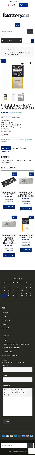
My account (6, 312)
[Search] (30, 31)
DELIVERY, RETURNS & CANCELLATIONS (16, 344)
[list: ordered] (4, 392)
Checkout (7, 320)
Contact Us (6, 328)
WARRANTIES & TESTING (12, 348)
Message (7, 385)
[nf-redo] (8, 395)
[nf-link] (16, 392)
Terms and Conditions (10, 355)
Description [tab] (6, 148)
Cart (5, 316)
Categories (8, 41)
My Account (23, 5)
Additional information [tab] (19, 148)
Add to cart (8, 206)
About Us (5, 324)
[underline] (21, 389)
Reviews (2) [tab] (5, 151)
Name (5, 365)
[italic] (18, 389)
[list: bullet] (8, 392)
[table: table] (23, 392)
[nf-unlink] (19, 392)
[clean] (25, 389)
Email (6, 375)
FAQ (5, 340)
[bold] (15, 389)
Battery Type (24, 139)
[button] (32, 41)
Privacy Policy (8, 352)
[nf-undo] (4, 395)
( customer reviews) (15, 113)
